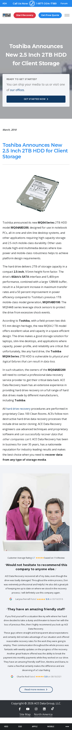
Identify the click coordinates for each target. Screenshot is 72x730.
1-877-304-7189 (35, 3)
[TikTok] (52, 708)
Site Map (25, 714)
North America (43, 714)
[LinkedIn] (44, 709)
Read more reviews (35, 689)
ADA (5, 3)
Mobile (50, 726)
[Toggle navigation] (67, 726)
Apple (35, 726)
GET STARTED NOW (35, 99)
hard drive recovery (18, 409)
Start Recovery (24, 15)
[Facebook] (19, 709)
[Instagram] (36, 709)
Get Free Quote (50, 15)
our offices (17, 90)
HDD (6, 726)
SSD (20, 726)
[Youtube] (27, 709)
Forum (64, 3)
